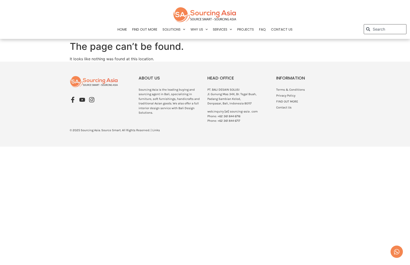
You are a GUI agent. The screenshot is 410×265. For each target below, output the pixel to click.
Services (220, 29)
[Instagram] (92, 100)
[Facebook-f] (73, 100)
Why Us (197, 29)
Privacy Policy (285, 95)
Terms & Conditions (290, 89)
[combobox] (385, 29)
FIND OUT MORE (144, 29)
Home (122, 29)
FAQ (262, 29)
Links (156, 130)
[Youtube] (82, 100)
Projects (245, 29)
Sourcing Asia (90, 130)
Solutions (172, 29)
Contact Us (282, 29)
